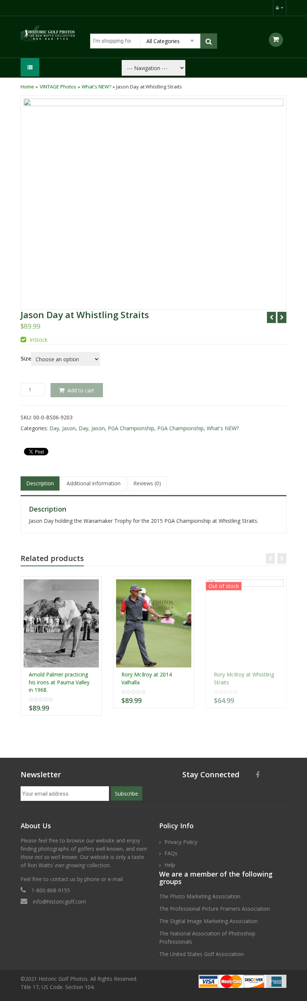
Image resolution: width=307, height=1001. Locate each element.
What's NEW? (96, 86)
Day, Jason (62, 428)
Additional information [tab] (94, 483)
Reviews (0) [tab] (147, 483)
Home (27, 86)
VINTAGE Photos (58, 86)
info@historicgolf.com (59, 901)
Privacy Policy (180, 841)
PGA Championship (131, 428)
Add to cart (80, 390)
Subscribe (126, 793)
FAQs (170, 853)
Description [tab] (40, 483)
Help (169, 864)
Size (26, 358)
